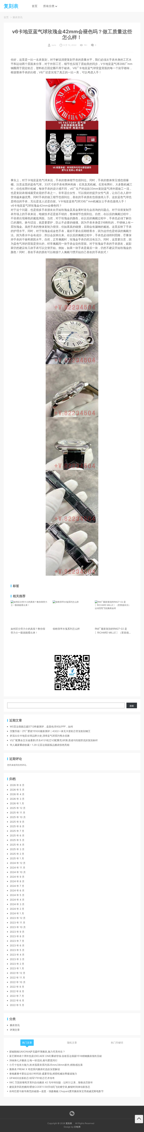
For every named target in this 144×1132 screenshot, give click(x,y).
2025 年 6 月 (17, 835)
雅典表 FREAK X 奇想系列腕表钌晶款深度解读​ (34, 1069)
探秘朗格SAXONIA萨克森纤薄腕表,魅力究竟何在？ (37, 1051)
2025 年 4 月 (17, 844)
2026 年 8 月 (17, 785)
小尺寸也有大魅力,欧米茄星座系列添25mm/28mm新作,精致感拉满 (46, 1064)
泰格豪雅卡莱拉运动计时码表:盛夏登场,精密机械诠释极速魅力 (43, 1073)
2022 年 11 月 (17, 977)
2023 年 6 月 (17, 945)
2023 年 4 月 (17, 954)
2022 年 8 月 (17, 991)
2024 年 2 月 (17, 908)
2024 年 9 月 (17, 876)
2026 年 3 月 (17, 798)
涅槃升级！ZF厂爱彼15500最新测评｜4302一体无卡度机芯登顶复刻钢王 (50, 731)
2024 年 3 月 (17, 904)
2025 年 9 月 (17, 821)
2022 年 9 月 (17, 986)
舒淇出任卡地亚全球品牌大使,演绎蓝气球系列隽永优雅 (40, 735)
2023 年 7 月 (17, 940)
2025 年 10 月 (18, 817)
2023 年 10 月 (18, 927)
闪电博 (77, 1126)
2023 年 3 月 (17, 959)
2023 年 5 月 (17, 950)
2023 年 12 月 (17, 917)
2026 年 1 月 (17, 803)
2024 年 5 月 (17, 895)
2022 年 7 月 (17, 995)
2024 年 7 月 (17, 885)
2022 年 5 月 (17, 1004)
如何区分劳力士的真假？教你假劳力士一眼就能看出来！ (28, 630)
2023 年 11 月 (17, 922)
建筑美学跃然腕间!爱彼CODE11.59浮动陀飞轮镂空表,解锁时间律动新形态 (49, 1086)
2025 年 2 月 (17, 853)
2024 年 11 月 (17, 867)
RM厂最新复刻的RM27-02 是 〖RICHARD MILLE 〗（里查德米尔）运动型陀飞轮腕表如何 (113, 631)
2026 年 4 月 (17, 794)
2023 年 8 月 (17, 936)
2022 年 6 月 (17, 1000)
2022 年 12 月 (17, 972)
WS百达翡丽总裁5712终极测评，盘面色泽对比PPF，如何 (41, 726)
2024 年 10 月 (18, 872)
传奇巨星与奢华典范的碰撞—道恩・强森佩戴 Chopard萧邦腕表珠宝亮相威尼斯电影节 (56, 1091)
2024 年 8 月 (17, 881)
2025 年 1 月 (17, 858)
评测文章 (15, 1029)
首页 (34, 6)
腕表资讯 (17, 17)
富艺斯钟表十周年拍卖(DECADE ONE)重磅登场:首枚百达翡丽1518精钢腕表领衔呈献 (55, 1055)
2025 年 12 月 (17, 807)
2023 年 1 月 (17, 968)
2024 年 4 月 (17, 899)
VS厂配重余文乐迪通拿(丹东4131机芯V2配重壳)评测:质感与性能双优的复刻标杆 (54, 740)
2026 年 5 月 (17, 789)
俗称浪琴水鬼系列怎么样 (66, 628)
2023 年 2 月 (17, 963)
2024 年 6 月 (17, 890)
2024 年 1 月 (17, 913)
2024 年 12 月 (17, 862)
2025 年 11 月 (17, 812)
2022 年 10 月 (17, 982)
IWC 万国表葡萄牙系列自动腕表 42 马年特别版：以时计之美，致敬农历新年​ (51, 1082)
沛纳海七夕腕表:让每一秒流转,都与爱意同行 (33, 1060)
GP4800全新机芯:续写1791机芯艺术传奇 (32, 1077)
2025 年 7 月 (17, 830)
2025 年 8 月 (17, 826)
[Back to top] (139, 1119)
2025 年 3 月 (17, 849)
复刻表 (69, 1123)
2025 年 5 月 (17, 840)
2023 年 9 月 (17, 931)
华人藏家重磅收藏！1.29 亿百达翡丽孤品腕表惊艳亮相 (39, 744)
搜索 (132, 706)
